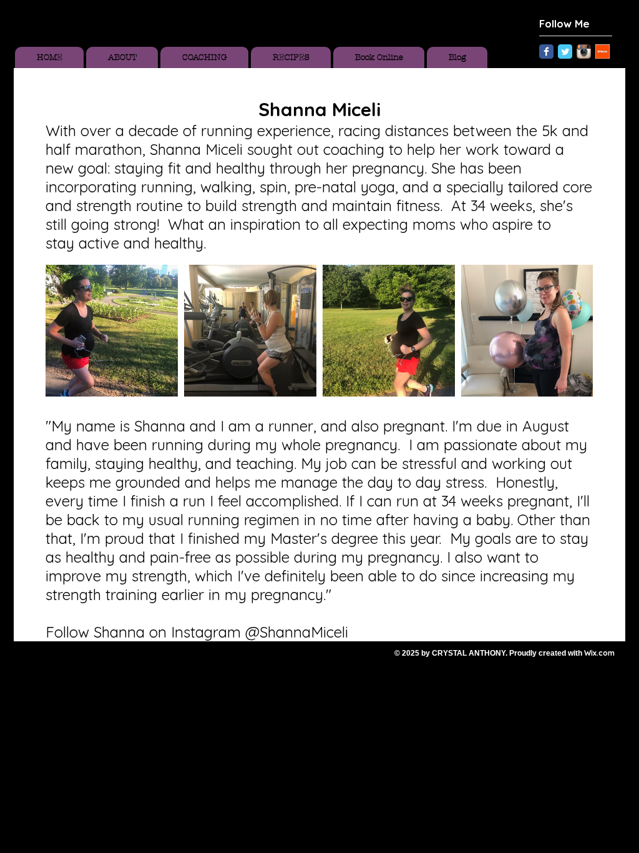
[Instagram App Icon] (584, 51)
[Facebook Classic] (546, 51)
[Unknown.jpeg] (602, 51)
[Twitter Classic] (565, 51)
